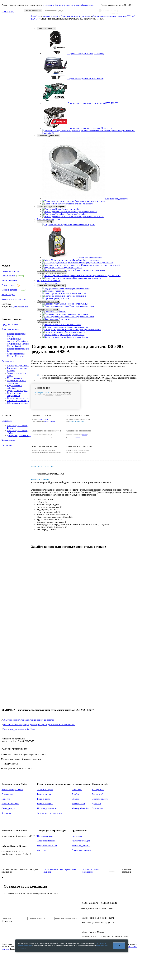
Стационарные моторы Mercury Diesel (18, 345)
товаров (40, 419)
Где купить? (97, 794)
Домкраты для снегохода (19, 435)
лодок (46, 421)
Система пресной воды (18, 400)
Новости (6, 799)
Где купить (60, 5)
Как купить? (98, 789)
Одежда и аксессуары (17, 390)
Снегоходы (7, 421)
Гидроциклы (7, 445)
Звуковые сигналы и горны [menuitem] (50, 219)
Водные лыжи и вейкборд (14, 386)
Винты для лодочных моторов (51, 206)
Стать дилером (9, 808)
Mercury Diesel (78, 803)
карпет (14, 306)
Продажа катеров (10, 324)
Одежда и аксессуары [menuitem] (47, 283)
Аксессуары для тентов (18, 365)
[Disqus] (85, 586)
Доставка (96, 803)
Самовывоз (97, 808)
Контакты (70, 5)
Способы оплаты (100, 799)
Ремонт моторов (9, 280)
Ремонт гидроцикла (81, 845)
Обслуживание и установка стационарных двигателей (28, 720)
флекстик (23, 306)
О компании (48, 5)
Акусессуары (8, 361)
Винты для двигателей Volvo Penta (19, 729)
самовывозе (49, 394)
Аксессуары (43, 850)
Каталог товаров (33, 11)
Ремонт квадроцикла (81, 850)
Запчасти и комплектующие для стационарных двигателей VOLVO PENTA (39, 724)
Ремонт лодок (8, 294)
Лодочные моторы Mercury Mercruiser (16, 355)
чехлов (78, 437)
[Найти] (100, 10)
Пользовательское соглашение (90, 870)
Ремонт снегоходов (81, 841)
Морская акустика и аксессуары (16, 381)
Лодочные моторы (10, 329)
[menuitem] (73, 53)
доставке (58, 394)
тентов (84, 434)
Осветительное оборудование (14, 394)
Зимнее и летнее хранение (14, 299)
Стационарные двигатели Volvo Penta (17, 340)
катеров (52, 421)
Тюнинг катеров (9, 290)
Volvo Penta (77, 789)
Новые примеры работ (12, 789)
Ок (119, 946)
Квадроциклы (8, 440)
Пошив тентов (8, 275)
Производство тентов (47, 808)
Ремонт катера (8, 285)
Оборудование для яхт (17, 403)
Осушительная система (18, 398)
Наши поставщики (10, 803)
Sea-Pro (75, 794)
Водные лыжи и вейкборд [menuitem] (49, 280)
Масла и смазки (14, 378)
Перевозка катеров (10, 271)
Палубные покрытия (47, 845)
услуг (47, 419)
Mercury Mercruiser (80, 808)
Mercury (75, 799)
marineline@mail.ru (84, 5)
